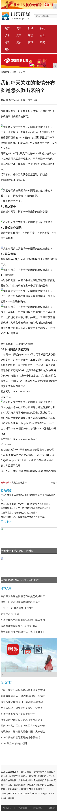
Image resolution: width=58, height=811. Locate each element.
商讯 (30, 42)
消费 (42, 42)
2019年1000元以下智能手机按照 (18, 714)
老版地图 (37, 808)
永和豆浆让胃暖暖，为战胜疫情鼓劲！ (22, 719)
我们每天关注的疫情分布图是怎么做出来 (23, 596)
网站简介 (7, 808)
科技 (42, 28)
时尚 (7, 49)
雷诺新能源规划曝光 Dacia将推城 (19, 626)
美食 (18, 42)
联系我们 (22, 808)
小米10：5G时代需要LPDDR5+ (17, 608)
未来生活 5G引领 (10, 614)
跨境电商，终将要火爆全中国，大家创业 (23, 731)
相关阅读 (6, 490)
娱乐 (7, 35)
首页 (7, 28)
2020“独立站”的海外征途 (14, 743)
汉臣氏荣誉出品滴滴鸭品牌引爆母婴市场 (23, 690)
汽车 (18, 35)
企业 (42, 35)
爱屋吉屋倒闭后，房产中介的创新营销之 (23, 696)
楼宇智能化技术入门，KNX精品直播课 (22, 702)
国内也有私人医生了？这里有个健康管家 (23, 725)
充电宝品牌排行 (19, 482)
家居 (30, 35)
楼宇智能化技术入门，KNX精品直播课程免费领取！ (26, 508)
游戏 (7, 42)
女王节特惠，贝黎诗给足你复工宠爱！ (19, 512)
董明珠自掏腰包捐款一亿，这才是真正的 (23, 631)
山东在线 (5, 72)
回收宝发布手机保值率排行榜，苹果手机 (23, 620)
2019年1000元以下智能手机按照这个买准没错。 (23, 517)
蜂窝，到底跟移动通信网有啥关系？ (20, 602)
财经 (30, 28)
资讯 (18, 28)
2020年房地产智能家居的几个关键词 (20, 737)
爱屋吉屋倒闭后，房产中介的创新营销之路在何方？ (25, 504)
